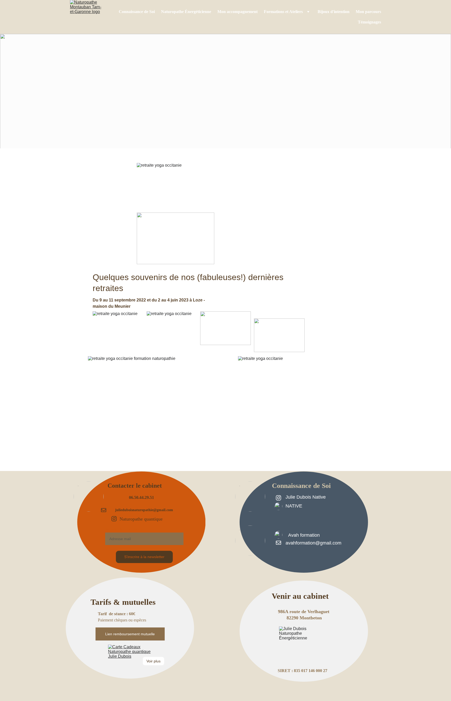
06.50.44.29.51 (141, 497)
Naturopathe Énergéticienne (186, 11)
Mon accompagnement (237, 11)
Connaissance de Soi (137, 11)
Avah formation (304, 535)
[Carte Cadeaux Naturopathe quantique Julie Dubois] (130, 660)
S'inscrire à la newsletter (144, 557)
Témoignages (369, 22)
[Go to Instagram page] (278, 497)
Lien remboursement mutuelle (130, 634)
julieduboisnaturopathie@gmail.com (144, 510)
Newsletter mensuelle (125, 529)
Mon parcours (368, 11)
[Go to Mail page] (278, 542)
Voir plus (153, 661)
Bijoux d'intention (333, 11)
